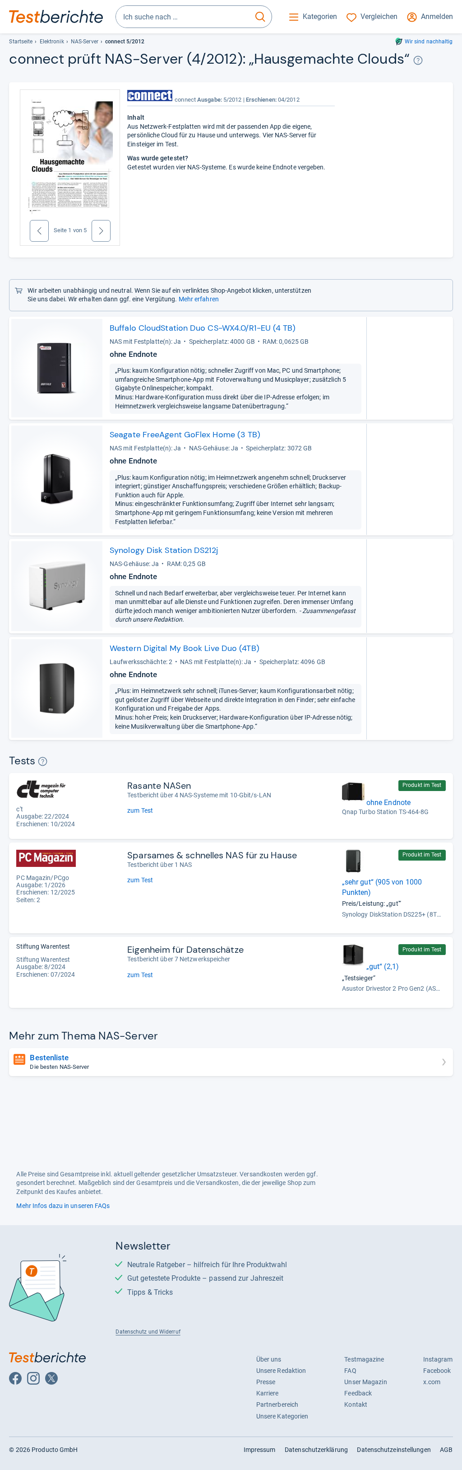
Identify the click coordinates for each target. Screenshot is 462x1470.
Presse (266, 1382)
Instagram (438, 1359)
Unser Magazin (365, 1382)
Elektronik (52, 41)
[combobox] (182, 17)
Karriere (267, 1393)
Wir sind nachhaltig (429, 41)
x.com (431, 1382)
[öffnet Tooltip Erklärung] (418, 60)
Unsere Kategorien (282, 1416)
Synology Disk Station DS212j (164, 550)
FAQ (350, 1370)
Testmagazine (364, 1359)
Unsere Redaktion (281, 1370)
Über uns (269, 1359)
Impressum (260, 1449)
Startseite (20, 41)
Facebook (437, 1370)
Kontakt (355, 1404)
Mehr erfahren (199, 299)
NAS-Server (84, 41)
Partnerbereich (277, 1404)
